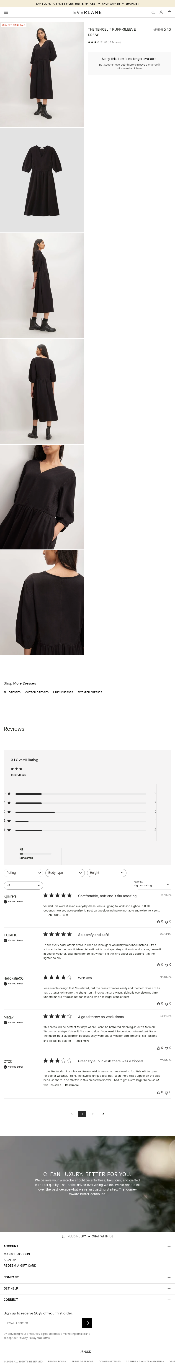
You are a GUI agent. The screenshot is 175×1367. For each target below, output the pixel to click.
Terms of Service (82, 1361)
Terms (46, 1338)
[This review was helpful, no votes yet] (158, 921)
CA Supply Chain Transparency (145, 1361)
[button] (169, 12)
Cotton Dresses (37, 692)
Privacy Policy (27, 1338)
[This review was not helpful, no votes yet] (166, 921)
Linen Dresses (63, 692)
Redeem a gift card (20, 1265)
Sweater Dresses (90, 692)
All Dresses (12, 692)
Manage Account (18, 1254)
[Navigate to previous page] (72, 1114)
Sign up (10, 1260)
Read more (82, 1041)
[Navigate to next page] (103, 1114)
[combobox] (23, 875)
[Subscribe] (87, 1323)
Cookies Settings (110, 1361)
